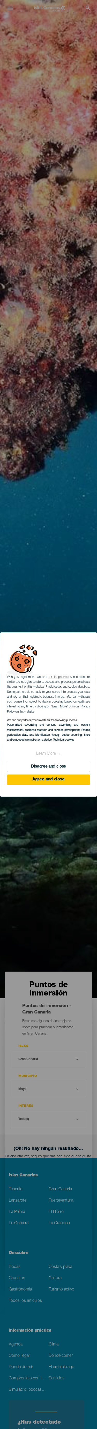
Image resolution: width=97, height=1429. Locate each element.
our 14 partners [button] (58, 677)
